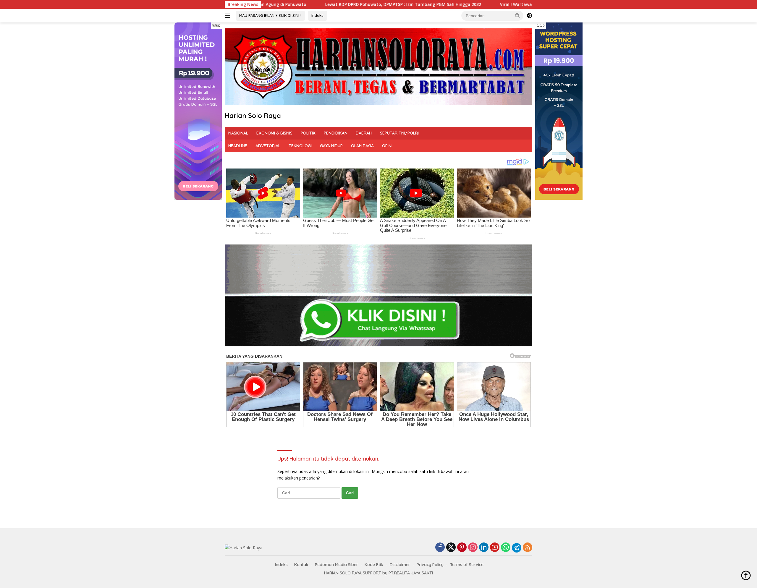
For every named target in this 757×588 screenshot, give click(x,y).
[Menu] (229, 16)
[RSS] (527, 547)
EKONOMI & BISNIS (274, 133)
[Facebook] (440, 547)
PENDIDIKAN (335, 133)
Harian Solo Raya (253, 115)
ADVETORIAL (267, 145)
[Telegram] (516, 548)
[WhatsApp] (505, 547)
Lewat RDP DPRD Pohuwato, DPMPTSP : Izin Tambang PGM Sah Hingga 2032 (327, 4)
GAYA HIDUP (331, 145)
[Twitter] (451, 547)
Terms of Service (466, 564)
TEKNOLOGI (300, 145)
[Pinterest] (462, 547)
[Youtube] (494, 547)
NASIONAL (238, 133)
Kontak (301, 564)
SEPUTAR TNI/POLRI (399, 133)
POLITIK (308, 133)
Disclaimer (400, 564)
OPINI (387, 145)
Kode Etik (374, 564)
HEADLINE (237, 145)
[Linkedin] (484, 547)
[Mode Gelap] (529, 16)
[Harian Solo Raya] (243, 547)
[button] (517, 15)
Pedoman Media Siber (336, 564)
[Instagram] (473, 547)
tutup (216, 25)
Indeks (317, 15)
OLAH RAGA (362, 145)
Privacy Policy (430, 564)
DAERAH (364, 133)
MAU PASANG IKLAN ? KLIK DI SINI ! (270, 15)
